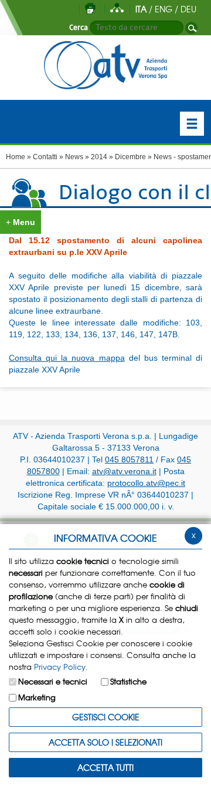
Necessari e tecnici (52, 681)
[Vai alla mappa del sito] (117, 9)
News (74, 157)
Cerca (78, 28)
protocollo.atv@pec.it (146, 483)
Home (15, 157)
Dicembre (130, 157)
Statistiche (128, 681)
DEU (188, 9)
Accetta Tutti (105, 767)
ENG (163, 9)
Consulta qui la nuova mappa (67, 358)
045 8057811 (129, 459)
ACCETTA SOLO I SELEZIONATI (105, 742)
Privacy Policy (60, 666)
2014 (99, 157)
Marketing (37, 697)
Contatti (45, 157)
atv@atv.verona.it (124, 471)
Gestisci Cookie (105, 717)
